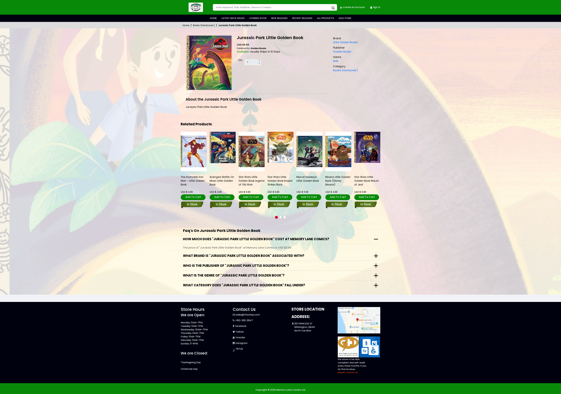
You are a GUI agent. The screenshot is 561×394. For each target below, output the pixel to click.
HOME (213, 18)
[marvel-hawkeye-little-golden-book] (280, 151)
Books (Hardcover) (204, 25)
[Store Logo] (195, 7)
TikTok (239, 349)
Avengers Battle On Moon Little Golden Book (193, 180)
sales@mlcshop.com (248, 314)
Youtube (240, 337)
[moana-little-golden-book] (309, 151)
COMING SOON (257, 18)
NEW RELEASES (279, 18)
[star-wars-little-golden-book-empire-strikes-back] (252, 147)
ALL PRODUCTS (325, 18)
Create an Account (353, 7)
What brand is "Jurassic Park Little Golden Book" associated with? (243, 255)
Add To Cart (193, 197)
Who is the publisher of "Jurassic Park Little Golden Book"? (236, 265)
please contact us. (348, 372)
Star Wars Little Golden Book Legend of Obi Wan (223, 180)
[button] (276, 217)
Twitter (240, 331)
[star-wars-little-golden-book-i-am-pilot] (367, 151)
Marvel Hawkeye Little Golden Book (278, 179)
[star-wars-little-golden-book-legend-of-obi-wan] (223, 151)
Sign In (376, 7)
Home (185, 25)
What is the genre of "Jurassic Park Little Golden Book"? (234, 275)
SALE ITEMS (345, 18)
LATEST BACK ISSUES (233, 18)
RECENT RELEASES (302, 18)
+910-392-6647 (244, 320)
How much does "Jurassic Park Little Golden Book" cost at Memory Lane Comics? (256, 239)
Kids (335, 61)
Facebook (240, 326)
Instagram (241, 343)
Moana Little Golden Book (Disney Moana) (309, 180)
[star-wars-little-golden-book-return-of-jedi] (338, 147)
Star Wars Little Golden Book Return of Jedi (337, 180)
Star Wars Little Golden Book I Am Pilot (365, 180)
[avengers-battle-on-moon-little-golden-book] (194, 147)
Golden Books (342, 51)
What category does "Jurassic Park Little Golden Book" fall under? (244, 285)
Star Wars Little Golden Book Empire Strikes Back (251, 180)
